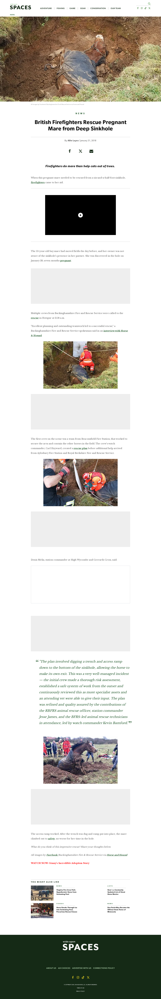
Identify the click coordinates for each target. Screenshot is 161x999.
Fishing (61, 8)
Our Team (116, 8)
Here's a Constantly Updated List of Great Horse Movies (116, 892)
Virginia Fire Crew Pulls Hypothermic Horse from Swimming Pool (66, 892)
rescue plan (80, 448)
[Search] (149, 4)
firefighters (38, 182)
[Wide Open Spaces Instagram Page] (141, 8)
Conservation (98, 8)
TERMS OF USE (80, 988)
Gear (83, 8)
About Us (51, 968)
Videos (60, 903)
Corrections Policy (104, 968)
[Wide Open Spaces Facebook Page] (137, 8)
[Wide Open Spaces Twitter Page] (149, 8)
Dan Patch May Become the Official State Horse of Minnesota (118, 910)
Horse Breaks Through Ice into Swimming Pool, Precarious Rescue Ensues (66, 910)
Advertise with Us (81, 968)
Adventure (46, 8)
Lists (110, 886)
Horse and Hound (78, 104)
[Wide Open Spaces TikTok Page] (145, 8)
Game (72, 8)
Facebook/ (43, 104)
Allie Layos (73, 141)
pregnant (65, 260)
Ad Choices (64, 968)
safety (51, 838)
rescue (35, 318)
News (12, 15)
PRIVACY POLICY (80, 991)
